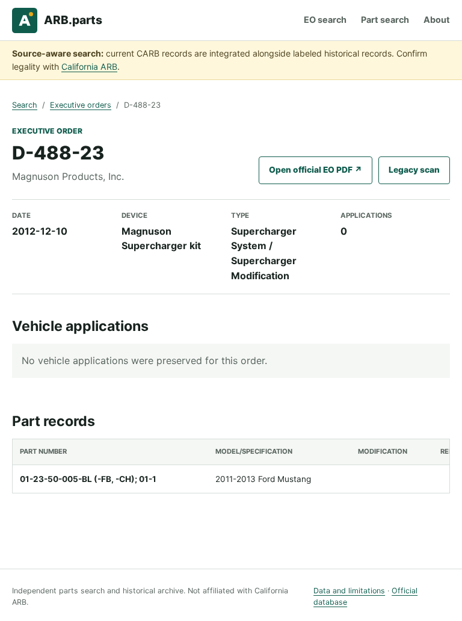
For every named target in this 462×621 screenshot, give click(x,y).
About (437, 19)
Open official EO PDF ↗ (315, 170)
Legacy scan (414, 170)
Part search (385, 19)
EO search (325, 19)
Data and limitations (349, 590)
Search (24, 105)
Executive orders (80, 105)
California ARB (89, 66)
